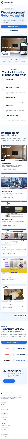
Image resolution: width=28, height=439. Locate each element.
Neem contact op (9, 381)
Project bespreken (5, 427)
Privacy (2, 436)
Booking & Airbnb (4, 417)
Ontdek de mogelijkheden (14, 342)
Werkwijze (3, 404)
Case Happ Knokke (5, 409)
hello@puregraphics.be (5, 425)
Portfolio (2, 407)
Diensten (3, 406)
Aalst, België (3, 429)
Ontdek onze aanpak (14, 26)
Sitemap (6, 436)
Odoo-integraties (4, 415)
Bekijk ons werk (14, 30)
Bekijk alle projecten (20, 315)
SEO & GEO (3, 419)
